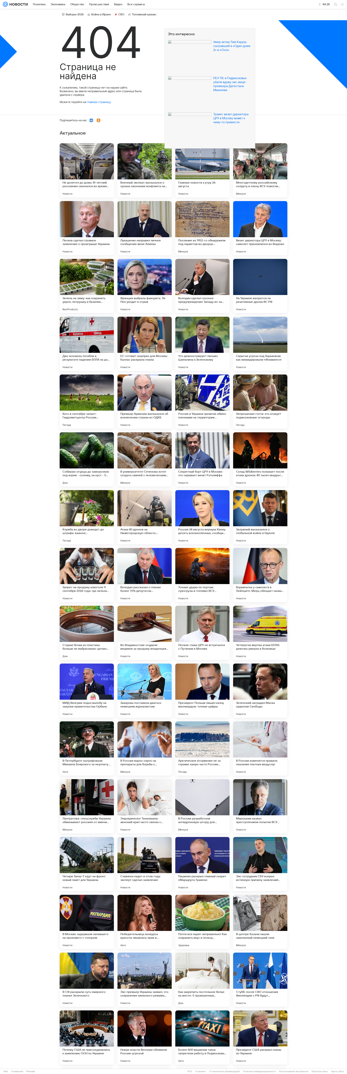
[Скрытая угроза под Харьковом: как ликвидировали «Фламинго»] (260, 344)
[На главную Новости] (18, 4)
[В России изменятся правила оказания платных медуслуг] (260, 748)
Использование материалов (293, 1071)
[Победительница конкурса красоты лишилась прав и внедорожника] (144, 922)
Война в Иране (101, 14)
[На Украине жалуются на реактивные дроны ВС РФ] (260, 286)
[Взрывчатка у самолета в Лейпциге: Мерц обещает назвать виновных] (260, 575)
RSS (190, 1071)
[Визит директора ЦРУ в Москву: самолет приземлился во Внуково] (260, 228)
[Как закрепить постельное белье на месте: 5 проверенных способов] (202, 980)
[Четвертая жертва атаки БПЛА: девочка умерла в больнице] (260, 633)
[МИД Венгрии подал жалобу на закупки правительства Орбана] (87, 691)
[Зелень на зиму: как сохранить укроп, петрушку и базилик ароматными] (87, 286)
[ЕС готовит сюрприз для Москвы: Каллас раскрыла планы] (144, 344)
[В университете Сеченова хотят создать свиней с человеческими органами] (144, 459)
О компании (17, 1071)
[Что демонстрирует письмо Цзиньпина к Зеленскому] (202, 344)
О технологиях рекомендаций (224, 1071)
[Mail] (5, 4)
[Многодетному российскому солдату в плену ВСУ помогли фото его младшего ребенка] (260, 170)
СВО (121, 14)
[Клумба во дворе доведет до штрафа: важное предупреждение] (87, 517)
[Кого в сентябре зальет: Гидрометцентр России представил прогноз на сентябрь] (87, 401)
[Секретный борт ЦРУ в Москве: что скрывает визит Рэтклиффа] (202, 459)
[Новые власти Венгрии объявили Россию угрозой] (144, 1037)
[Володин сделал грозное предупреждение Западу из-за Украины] (202, 286)
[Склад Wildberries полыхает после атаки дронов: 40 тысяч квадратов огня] (260, 459)
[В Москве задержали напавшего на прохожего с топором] (87, 922)
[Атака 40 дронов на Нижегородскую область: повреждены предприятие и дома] (144, 517)
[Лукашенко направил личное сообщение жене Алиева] (144, 228)
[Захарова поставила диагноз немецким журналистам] (144, 691)
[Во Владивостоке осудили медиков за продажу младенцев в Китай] (144, 633)
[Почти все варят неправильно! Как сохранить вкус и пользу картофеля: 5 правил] (202, 922)
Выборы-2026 (75, 14)
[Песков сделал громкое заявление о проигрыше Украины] (87, 228)
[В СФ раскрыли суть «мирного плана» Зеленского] (87, 980)
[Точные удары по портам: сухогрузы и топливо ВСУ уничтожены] (202, 575)
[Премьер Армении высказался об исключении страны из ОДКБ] (144, 401)
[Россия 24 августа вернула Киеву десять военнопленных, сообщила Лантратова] (202, 517)
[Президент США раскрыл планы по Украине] (260, 1037)
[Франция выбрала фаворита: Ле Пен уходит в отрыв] (144, 286)
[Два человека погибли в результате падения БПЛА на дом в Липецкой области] (87, 344)
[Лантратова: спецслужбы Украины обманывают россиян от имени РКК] (87, 806)
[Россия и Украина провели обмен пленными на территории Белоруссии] (202, 401)
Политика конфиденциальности (259, 1071)
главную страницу (99, 102)
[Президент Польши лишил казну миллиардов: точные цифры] (202, 691)
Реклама (30, 1071)
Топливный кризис (144, 14)
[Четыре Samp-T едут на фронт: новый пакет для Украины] (87, 864)
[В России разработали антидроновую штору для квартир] (202, 806)
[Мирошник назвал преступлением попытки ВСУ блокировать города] (260, 806)
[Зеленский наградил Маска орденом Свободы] (260, 691)
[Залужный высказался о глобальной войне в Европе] (260, 517)
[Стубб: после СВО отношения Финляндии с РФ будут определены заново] (260, 980)
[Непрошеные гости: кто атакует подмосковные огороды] (260, 401)
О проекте (200, 1071)
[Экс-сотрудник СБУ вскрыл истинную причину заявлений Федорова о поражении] (260, 864)
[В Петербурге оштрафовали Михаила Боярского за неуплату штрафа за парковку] (87, 748)
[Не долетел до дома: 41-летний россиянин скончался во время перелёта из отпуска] (87, 170)
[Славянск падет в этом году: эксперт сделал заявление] (144, 864)
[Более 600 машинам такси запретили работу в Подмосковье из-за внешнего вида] (202, 1037)
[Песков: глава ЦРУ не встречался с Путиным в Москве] (202, 633)
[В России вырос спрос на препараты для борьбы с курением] (144, 748)
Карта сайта (337, 1071)
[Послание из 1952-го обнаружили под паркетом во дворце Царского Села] (202, 228)
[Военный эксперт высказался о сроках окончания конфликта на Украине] (144, 170)
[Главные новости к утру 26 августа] (202, 170)
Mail (6, 1071)
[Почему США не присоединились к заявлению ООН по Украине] (87, 1037)
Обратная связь (319, 1071)
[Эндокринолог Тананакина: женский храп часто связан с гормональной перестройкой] (144, 806)
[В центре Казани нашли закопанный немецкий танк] (260, 922)
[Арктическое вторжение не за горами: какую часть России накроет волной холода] (202, 748)
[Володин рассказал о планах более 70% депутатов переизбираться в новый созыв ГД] (144, 575)
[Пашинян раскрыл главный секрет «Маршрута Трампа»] (202, 864)
